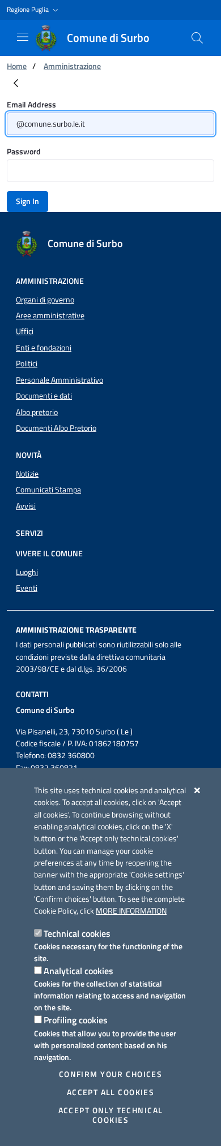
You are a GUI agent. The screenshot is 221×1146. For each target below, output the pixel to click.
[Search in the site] (197, 38)
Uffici (24, 331)
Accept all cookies (111, 1092)
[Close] (197, 790)
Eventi (26, 588)
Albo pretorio (37, 412)
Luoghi (27, 572)
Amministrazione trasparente (76, 630)
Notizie (27, 474)
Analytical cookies (78, 971)
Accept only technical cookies (110, 1115)
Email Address (31, 104)
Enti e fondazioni (43, 347)
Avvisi (26, 506)
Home (17, 66)
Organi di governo (45, 299)
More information (131, 911)
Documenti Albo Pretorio (56, 428)
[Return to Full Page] (16, 84)
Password (24, 151)
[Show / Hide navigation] (22, 37)
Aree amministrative (50, 315)
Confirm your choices (110, 1074)
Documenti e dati (44, 396)
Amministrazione (72, 66)
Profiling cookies (76, 1020)
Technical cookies (77, 933)
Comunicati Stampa (48, 489)
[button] (34, 10)
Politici (26, 363)
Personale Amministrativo (59, 380)
